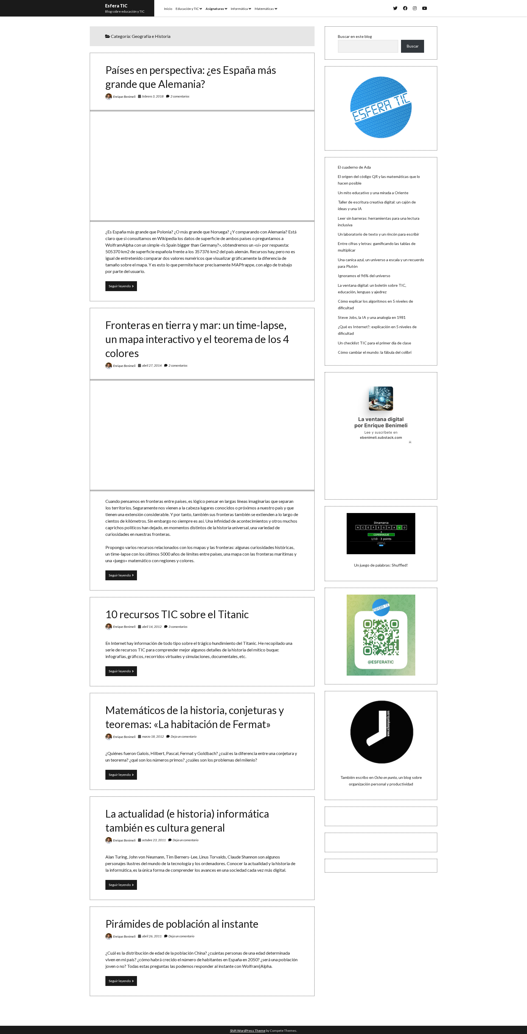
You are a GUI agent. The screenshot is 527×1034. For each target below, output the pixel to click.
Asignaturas (215, 9)
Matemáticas (264, 9)
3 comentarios (178, 627)
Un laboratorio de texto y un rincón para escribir (378, 234)
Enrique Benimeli (124, 96)
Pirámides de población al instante (182, 923)
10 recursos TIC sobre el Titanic (177, 614)
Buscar (413, 46)
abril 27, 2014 (152, 365)
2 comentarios (179, 96)
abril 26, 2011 (152, 936)
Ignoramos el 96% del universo (364, 275)
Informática (239, 9)
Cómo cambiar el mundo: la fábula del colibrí (374, 352)
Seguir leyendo (123, 287)
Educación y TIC (187, 9)
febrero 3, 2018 (153, 96)
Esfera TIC (116, 5)
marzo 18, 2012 (153, 736)
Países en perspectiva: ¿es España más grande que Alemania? (202, 166)
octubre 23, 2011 (154, 840)
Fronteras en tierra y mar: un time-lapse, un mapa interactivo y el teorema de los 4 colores (197, 339)
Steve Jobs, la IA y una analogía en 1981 (372, 317)
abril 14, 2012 (152, 627)
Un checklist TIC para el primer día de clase (374, 343)
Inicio (168, 9)
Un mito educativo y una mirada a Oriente (373, 192)
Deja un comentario (184, 736)
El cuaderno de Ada (354, 167)
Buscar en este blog (355, 36)
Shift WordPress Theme (247, 1031)
